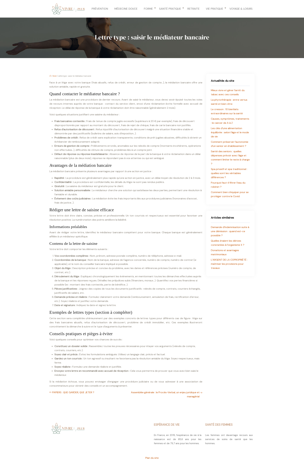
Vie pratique (214, 8)
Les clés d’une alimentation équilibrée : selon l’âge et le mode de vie (230, 132)
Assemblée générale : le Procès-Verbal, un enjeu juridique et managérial (165, 394)
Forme (148, 8)
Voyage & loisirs (241, 8)
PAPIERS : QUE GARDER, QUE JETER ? (73, 392)
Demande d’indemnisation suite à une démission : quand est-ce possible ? (230, 231)
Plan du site (152, 458)
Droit (55, 76)
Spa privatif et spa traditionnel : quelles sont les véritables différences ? (229, 173)
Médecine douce (125, 8)
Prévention (100, 8)
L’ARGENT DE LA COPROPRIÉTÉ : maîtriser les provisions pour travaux (229, 264)
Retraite (193, 8)
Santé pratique (170, 8)
